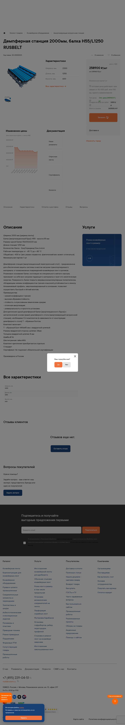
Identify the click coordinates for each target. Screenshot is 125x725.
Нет (66, 365)
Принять (24, 718)
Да (58, 365)
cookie (21, 707)
